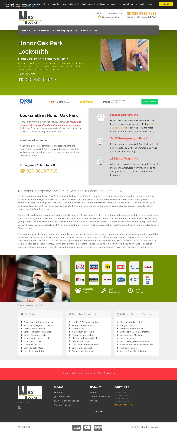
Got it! (166, 3)
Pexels (40, 305)
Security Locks (90, 30)
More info (32, 5)
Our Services (42, 30)
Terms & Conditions (100, 396)
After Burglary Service (66, 30)
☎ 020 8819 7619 (142, 13)
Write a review (149, 101)
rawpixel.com (30, 305)
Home (27, 30)
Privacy (94, 400)
